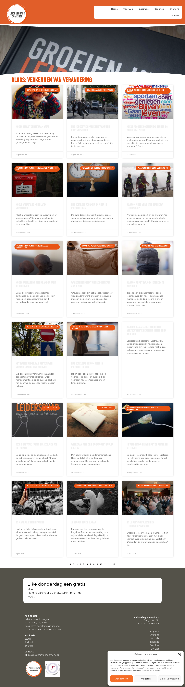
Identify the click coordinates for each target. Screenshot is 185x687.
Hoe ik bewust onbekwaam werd (32, 126)
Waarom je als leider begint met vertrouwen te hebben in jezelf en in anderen (146, 330)
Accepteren (121, 678)
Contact (175, 15)
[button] (179, 654)
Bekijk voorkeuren (169, 678)
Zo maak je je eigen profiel (30, 522)
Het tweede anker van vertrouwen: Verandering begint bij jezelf (34, 365)
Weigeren (145, 678)
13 (114, 564)
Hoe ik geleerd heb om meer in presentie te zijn (87, 365)
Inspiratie (144, 9)
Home (114, 9)
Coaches (159, 9)
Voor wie (128, 9)
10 (101, 564)
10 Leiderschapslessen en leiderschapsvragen (140, 524)
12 (109, 564)
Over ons (174, 9)
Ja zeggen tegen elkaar (83, 522)
